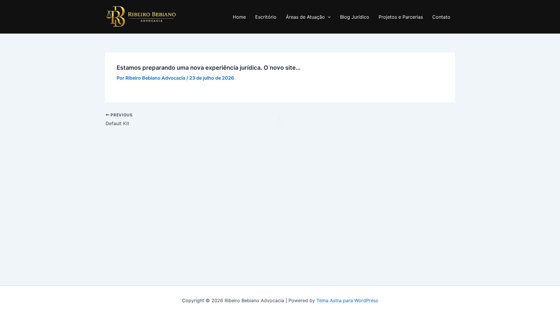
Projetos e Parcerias (401, 17)
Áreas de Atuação (305, 17)
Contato (441, 17)
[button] (328, 17)
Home (239, 17)
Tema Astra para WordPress (347, 300)
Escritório (265, 17)
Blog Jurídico (354, 17)
